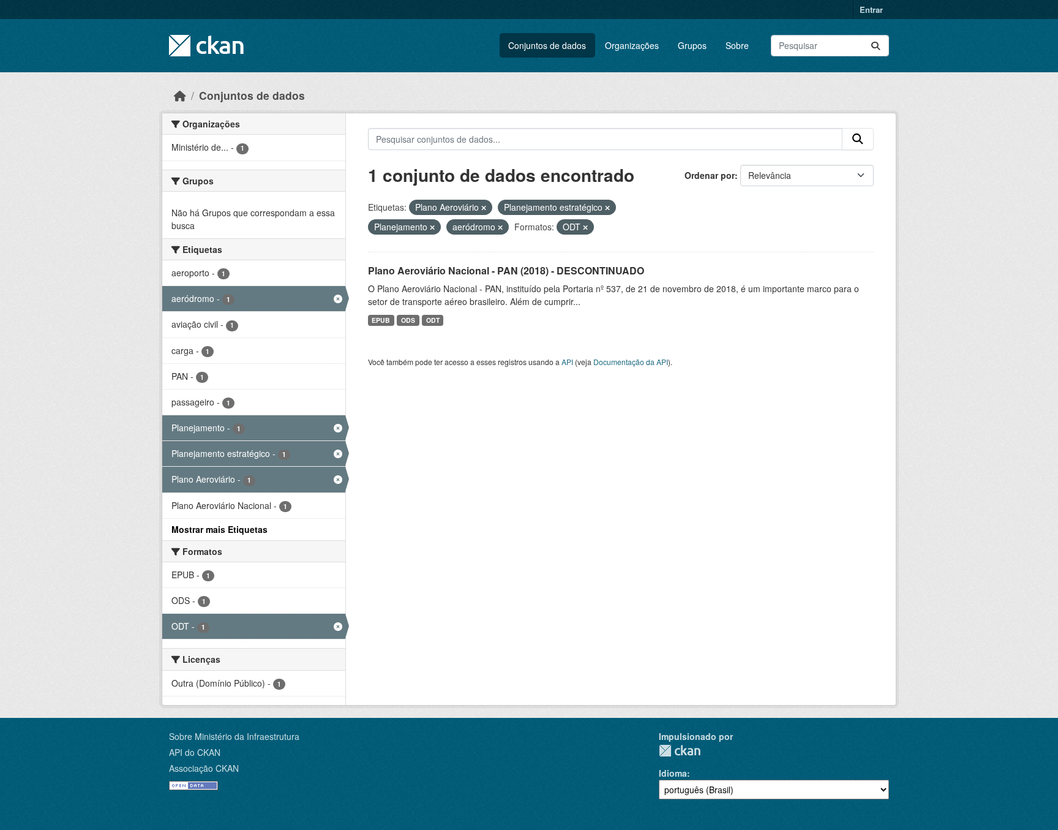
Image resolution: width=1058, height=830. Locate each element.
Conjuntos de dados (547, 45)
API (567, 362)
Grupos (692, 45)
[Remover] (483, 208)
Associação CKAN (204, 768)
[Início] (180, 95)
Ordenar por (710, 175)
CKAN (679, 750)
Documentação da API (630, 362)
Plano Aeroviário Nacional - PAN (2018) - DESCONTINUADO (506, 270)
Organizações (632, 45)
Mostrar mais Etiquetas (219, 529)
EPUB (381, 320)
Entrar (871, 9)
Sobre (737, 45)
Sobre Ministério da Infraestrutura (234, 736)
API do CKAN (194, 752)
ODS (408, 320)
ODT (433, 320)
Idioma (673, 773)
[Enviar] (875, 45)
